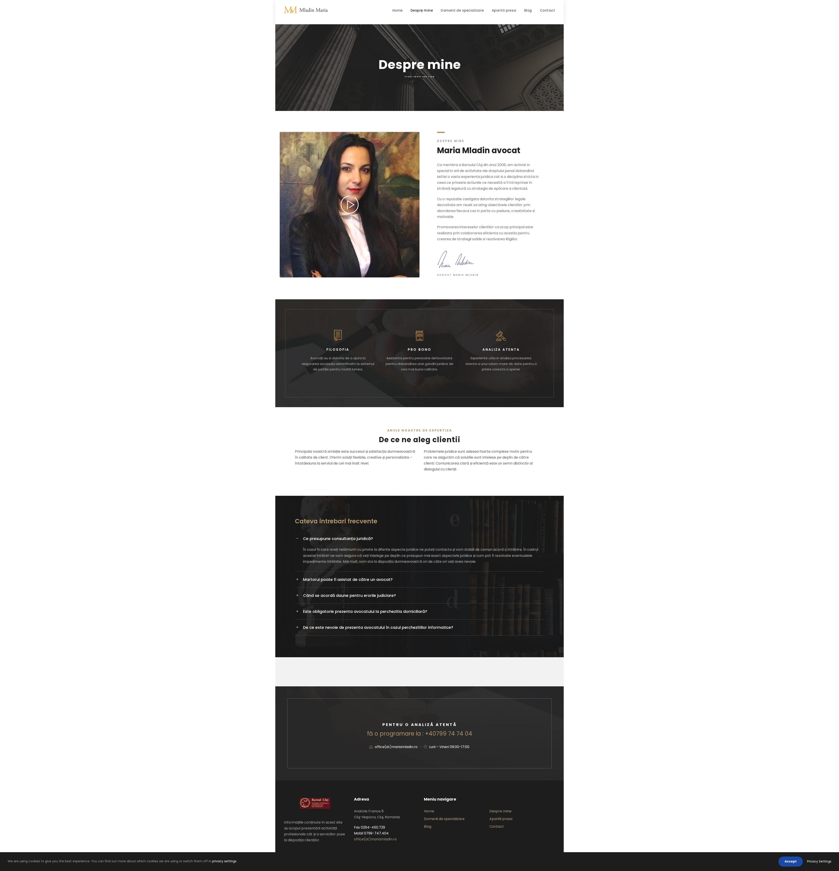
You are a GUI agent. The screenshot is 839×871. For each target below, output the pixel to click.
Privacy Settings (819, 861)
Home (397, 10)
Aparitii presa (504, 10)
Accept (791, 861)
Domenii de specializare (462, 10)
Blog (528, 10)
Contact (547, 10)
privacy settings (224, 861)
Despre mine (422, 10)
